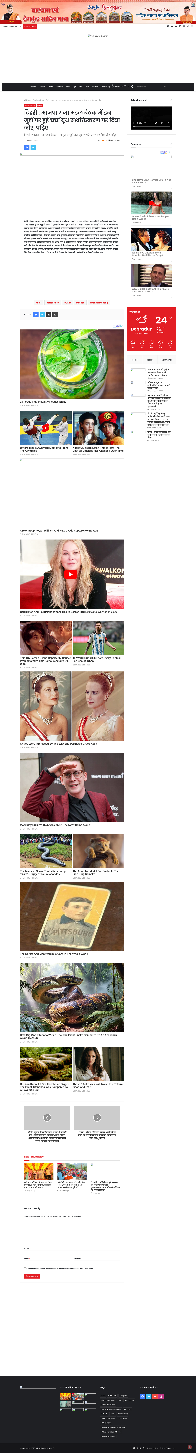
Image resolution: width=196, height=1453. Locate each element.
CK (54, 1448)
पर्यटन (68, 87)
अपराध (51, 87)
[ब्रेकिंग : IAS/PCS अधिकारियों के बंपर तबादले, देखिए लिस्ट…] (138, 386)
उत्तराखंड (33, 87)
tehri (112, 1414)
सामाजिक (95, 87)
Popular (134, 360)
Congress (123, 1396)
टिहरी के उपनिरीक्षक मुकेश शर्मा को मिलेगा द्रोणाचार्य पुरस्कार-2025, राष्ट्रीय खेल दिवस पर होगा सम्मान (105, 1186)
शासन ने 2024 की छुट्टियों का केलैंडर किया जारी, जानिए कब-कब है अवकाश (158, 372)
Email (27, 1258)
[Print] (55, 314)
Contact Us (170, 1448)
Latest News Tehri (108, 1405)
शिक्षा (80, 87)
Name (27, 1248)
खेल (87, 87)
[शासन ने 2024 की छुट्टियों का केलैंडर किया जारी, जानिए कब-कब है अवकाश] (138, 373)
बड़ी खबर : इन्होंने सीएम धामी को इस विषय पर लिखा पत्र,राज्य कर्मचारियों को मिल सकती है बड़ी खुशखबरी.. (159, 401)
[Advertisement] (98, 61)
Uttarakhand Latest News (111, 1432)
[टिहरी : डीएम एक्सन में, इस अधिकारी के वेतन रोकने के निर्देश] (138, 436)
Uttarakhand (106, 1423)
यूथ (75, 87)
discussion (53, 302)
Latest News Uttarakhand (111, 1409)
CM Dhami (112, 1396)
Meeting (127, 1409)
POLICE (104, 1414)
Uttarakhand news (108, 1436)
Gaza (68, 302)
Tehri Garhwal (38, 100)
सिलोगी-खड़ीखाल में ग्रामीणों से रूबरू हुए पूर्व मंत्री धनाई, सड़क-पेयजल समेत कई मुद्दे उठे (71, 1185)
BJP (39, 302)
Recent (150, 360)
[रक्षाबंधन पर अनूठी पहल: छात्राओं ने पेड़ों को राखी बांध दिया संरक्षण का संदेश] (90, 1404)
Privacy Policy (159, 1448)
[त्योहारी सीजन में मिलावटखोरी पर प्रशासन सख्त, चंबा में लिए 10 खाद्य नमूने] (90, 1411)
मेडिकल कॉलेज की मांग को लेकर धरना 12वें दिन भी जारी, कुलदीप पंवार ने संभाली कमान (38, 1185)
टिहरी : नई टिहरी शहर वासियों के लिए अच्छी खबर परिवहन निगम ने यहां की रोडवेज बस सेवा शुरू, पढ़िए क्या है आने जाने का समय (158, 419)
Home (28, 100)
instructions (129, 1400)
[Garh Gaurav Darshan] (98, 35)
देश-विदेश (60, 87)
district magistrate (108, 1400)
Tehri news (123, 1418)
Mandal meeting (99, 302)
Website (77, 1258)
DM (120, 1400)
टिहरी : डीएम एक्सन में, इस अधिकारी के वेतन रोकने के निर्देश (159, 435)
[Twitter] (33, 147)
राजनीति (42, 87)
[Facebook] (26, 147)
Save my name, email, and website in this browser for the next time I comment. (59, 1268)
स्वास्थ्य (104, 87)
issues (81, 302)
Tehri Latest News (108, 1418)
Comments (166, 360)
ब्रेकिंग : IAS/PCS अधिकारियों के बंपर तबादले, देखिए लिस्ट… (159, 385)
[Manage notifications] (190, 1447)
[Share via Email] (48, 314)
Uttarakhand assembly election (113, 1427)
